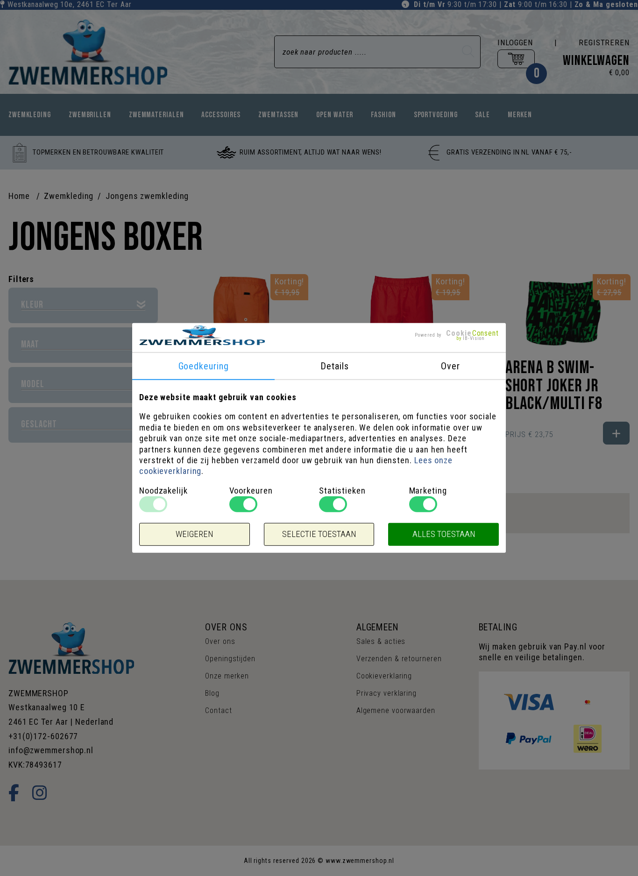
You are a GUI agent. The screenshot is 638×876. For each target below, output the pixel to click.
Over (450, 366)
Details (334, 366)
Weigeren (194, 534)
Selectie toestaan (319, 534)
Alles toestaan (443, 534)
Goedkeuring (203, 366)
